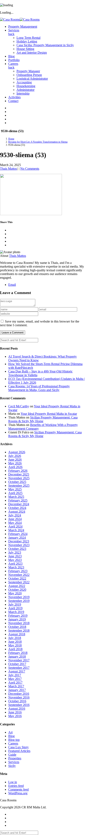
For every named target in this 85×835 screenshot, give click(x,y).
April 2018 (15, 649)
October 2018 (17, 627)
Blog (11, 736)
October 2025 (17, 482)
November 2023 (19, 545)
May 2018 (15, 645)
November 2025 (19, 478)
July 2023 (14, 552)
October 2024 (17, 508)
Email (12, 284)
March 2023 (16, 567)
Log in (12, 782)
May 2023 (15, 560)
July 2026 (14, 456)
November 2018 (19, 623)
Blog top (14, 739)
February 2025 (17, 500)
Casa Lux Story (18, 747)
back (11, 34)
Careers (13, 743)
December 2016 (18, 693)
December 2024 (18, 504)
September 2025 (19, 485)
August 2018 (16, 634)
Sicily (12, 765)
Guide (12, 754)
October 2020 (17, 589)
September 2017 (19, 667)
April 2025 (15, 493)
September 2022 (19, 582)
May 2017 (15, 679)
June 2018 (15, 641)
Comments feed (18, 789)
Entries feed (16, 786)
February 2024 (17, 534)
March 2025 (16, 496)
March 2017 (16, 686)
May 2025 (15, 489)
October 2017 (17, 664)
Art (10, 732)
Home (11, 138)
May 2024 (15, 522)
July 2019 (14, 604)
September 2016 (19, 705)
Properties (14, 758)
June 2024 (15, 519)
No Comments (29, 168)
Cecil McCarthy (18, 406)
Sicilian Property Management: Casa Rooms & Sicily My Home (43, 419)
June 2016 (15, 712)
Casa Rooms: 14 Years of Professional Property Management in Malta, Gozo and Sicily (39, 388)
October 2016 (17, 701)
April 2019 (15, 608)
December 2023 (18, 541)
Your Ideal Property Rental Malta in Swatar (49, 413)
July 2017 (14, 675)
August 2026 (16, 452)
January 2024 (17, 537)
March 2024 (16, 530)
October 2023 (17, 548)
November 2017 (19, 660)
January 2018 (17, 656)
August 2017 (16, 671)
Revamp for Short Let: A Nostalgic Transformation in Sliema (37, 141)
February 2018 (17, 653)
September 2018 (19, 630)
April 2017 (15, 682)
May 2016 (15, 716)
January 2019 (17, 619)
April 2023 (15, 563)
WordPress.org (17, 793)
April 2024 (15, 526)
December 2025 (18, 474)
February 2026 (17, 470)
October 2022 (17, 578)
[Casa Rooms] (20, 19)
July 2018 (14, 638)
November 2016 (19, 697)
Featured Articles (19, 751)
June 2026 (15, 459)
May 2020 (15, 593)
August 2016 (16, 708)
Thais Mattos (8, 168)
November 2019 (19, 597)
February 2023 (17, 571)
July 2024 (14, 515)
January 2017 (17, 690)
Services (13, 762)
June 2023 (15, 556)
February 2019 (17, 615)
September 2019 (19, 601)
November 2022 (19, 574)
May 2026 (15, 463)
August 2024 (16, 511)
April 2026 (15, 467)
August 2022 (16, 586)
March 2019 (16, 612)
